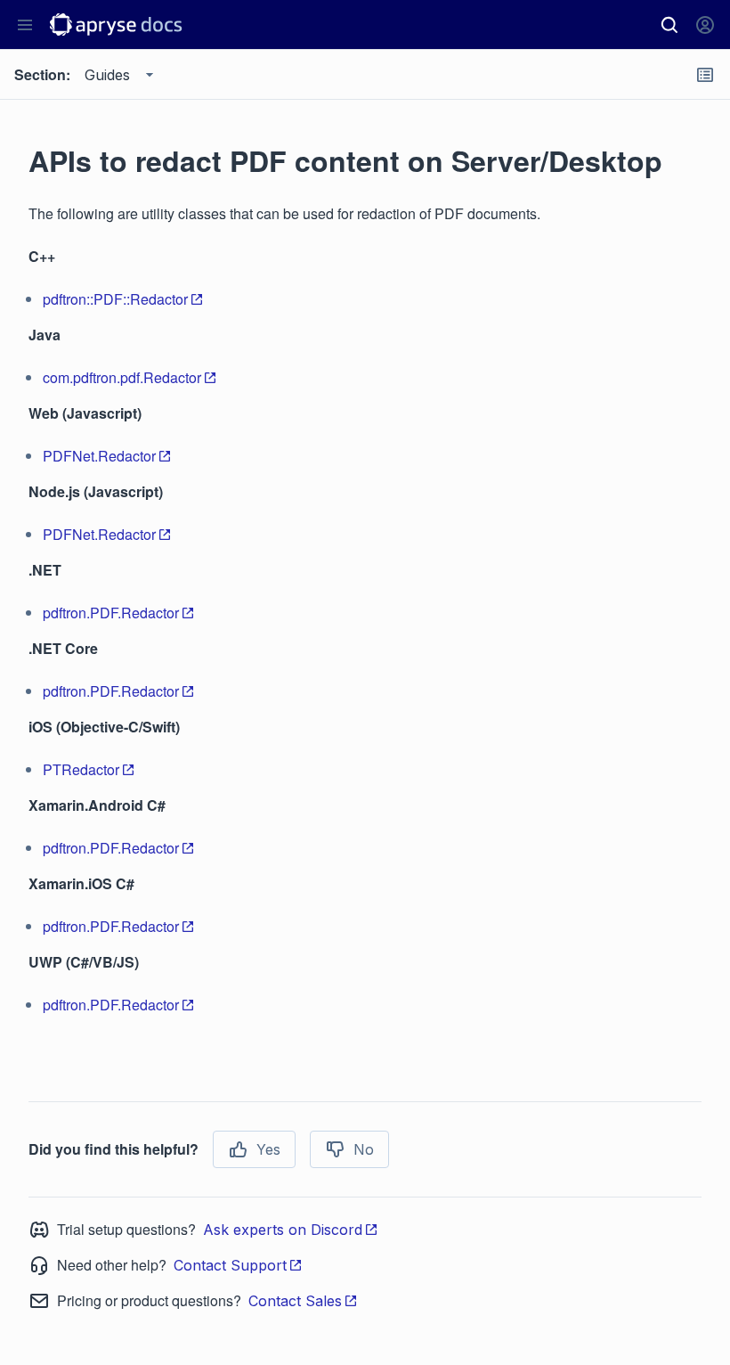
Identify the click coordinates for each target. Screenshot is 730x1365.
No (363, 1149)
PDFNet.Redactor (99, 455)
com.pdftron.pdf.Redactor (122, 377)
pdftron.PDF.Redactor (111, 612)
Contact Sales (295, 1301)
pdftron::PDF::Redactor (115, 299)
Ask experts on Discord (282, 1229)
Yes (268, 1149)
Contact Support (230, 1265)
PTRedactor (81, 769)
